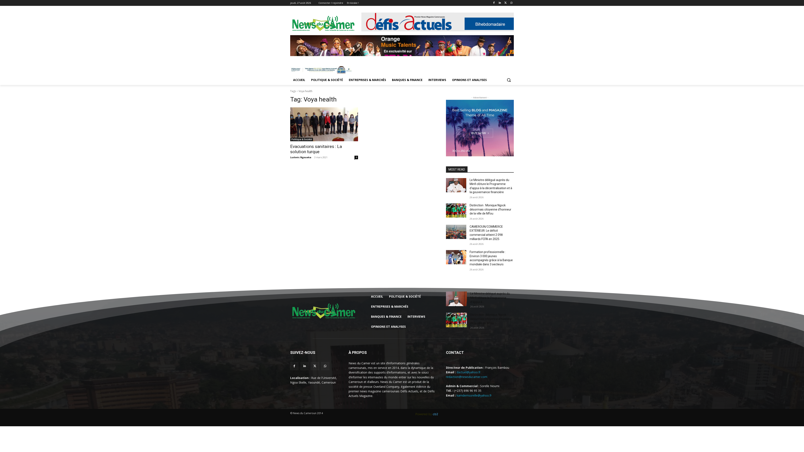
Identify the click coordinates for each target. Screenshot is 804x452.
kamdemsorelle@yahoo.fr (474, 395)
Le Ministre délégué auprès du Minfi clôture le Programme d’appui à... (490, 298)
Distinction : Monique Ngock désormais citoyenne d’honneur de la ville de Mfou (490, 209)
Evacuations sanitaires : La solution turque (316, 149)
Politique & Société (301, 139)
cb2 (435, 414)
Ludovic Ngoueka (300, 157)
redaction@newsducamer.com (466, 377)
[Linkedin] (499, 3)
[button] (509, 80)
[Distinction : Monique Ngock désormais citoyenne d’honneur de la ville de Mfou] (456, 210)
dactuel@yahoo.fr (469, 372)
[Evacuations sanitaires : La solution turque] (324, 124)
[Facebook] (494, 3)
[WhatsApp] (511, 3)
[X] (505, 3)
